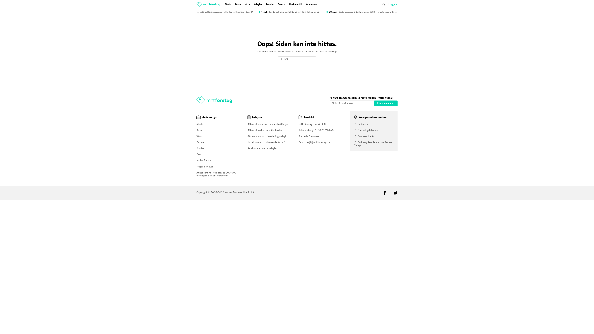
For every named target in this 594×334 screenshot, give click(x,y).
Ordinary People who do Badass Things (373, 144)
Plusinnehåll (295, 4)
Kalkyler (258, 4)
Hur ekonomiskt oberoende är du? (266, 142)
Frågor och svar (204, 166)
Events (281, 4)
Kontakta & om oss (309, 136)
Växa (247, 4)
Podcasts (363, 124)
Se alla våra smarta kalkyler (262, 148)
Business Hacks (366, 136)
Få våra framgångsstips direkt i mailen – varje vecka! (361, 97)
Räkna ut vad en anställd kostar (265, 130)
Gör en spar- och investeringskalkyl (267, 136)
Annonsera (311, 4)
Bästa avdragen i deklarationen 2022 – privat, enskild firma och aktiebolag (368, 12)
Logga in (393, 4)
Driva (238, 4)
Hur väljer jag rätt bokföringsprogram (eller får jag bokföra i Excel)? (211, 12)
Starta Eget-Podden (368, 130)
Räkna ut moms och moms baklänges (268, 124)
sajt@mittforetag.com (319, 142)
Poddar (270, 4)
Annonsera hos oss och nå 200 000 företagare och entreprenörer (216, 174)
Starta (228, 4)
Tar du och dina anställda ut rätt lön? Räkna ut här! (288, 12)
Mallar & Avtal (203, 160)
